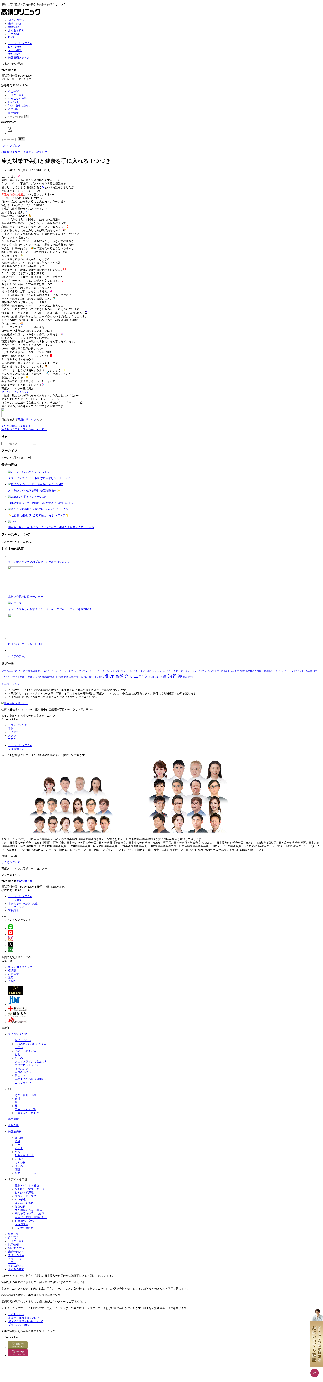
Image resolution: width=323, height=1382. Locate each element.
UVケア (21, 671)
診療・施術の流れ (19, 105)
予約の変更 (15, 53)
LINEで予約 (15, 46)
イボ (17, 1144)
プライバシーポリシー (21, 1324)
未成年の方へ (16, 23)
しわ (17, 1054)
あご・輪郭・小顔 (25, 1095)
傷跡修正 (20, 1206)
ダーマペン (128, 671)
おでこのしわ (23, 1040)
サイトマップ (16, 1314)
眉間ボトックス (34, 677)
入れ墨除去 (21, 1224)
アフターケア (16, 907)
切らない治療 (233, 671)
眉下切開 (11, 677)
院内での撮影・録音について (25, 1321)
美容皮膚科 (15, 1131)
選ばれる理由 (16, 1255)
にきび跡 (20, 1162)
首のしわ (20, 1075)
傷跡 (225, 671)
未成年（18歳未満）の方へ (24, 1317)
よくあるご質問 (10, 862)
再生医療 (13, 1119)
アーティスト (53, 671)
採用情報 (13, 112)
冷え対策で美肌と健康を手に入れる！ (24, 429)
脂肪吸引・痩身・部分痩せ (31, 1189)
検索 (21, 139)
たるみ (19, 1058)
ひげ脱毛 (37, 671)
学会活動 (13, 27)
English (12, 37)
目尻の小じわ (23, 1072)
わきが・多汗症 (24, 1192)
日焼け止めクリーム (283, 671)
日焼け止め (267, 671)
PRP (15, 671)
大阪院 (12, 981)
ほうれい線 (21, 1068)
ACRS (3, 671)
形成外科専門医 (253, 671)
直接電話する (16, 748)
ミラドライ (201, 671)
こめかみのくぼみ (25, 1050)
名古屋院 (13, 974)
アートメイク (64, 671)
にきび (19, 1158)
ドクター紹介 (16, 95)
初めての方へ (16, 20)
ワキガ (220, 671)
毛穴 (295, 671)
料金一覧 (13, 91)
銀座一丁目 (93, 677)
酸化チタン (82, 677)
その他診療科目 (24, 1227)
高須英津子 (188, 677)
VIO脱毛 (29, 671)
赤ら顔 (19, 1137)
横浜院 (12, 970)
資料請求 (13, 910)
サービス (106, 671)
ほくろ (19, 1166)
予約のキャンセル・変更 (23, 903)
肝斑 (17, 1169)
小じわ (19, 1047)
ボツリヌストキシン (188, 671)
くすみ (19, 1148)
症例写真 (13, 102)
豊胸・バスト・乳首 (27, 1185)
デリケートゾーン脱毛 (142, 671)
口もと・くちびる (25, 1109)
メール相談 (15, 50)
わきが (44, 671)
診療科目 (13, 109)
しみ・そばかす (24, 1155)
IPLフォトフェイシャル (15, 392)
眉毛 (17, 677)
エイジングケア (17, 1034)
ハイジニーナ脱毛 (171, 671)
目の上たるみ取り (305, 671)
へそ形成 (20, 1199)
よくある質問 (16, 30)
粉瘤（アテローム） (27, 1173)
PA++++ (10, 671)
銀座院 (101, 677)
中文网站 (13, 34)
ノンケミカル (158, 671)
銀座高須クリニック (126, 676)
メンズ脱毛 (211, 671)
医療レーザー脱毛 (25, 1196)
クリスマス (95, 670)
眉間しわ (23, 677)
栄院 (10, 977)
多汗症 (242, 671)
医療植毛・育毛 (24, 1220)
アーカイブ (8, 457)
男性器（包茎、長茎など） (31, 1217)
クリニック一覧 (17, 98)
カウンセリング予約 (20, 43)
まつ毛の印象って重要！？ (17, 425)
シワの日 (119, 671)
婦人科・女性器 (24, 1203)
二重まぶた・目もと (27, 1112)
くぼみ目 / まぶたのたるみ (30, 1043)
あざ (17, 1141)
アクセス (13, 732)
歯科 (17, 1098)
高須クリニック (26, 419)
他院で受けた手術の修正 (29, 1213)
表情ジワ (73, 677)
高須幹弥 (172, 676)
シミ (112, 671)
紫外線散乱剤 (48, 677)
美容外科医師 (62, 677)
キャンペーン (79, 670)
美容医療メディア (19, 57)
